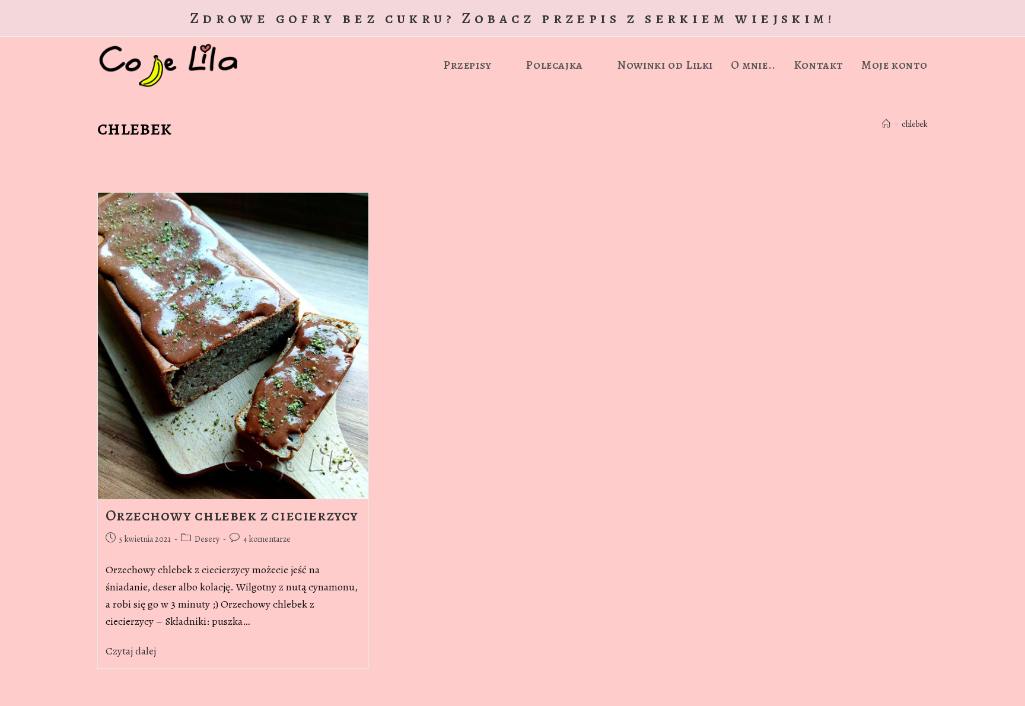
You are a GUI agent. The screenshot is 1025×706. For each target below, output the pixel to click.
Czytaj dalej (135, 651)
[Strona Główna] (886, 124)
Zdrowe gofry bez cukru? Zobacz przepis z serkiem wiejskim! (512, 18)
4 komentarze (267, 539)
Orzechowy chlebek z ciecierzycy (232, 515)
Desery (207, 539)
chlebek (915, 124)
